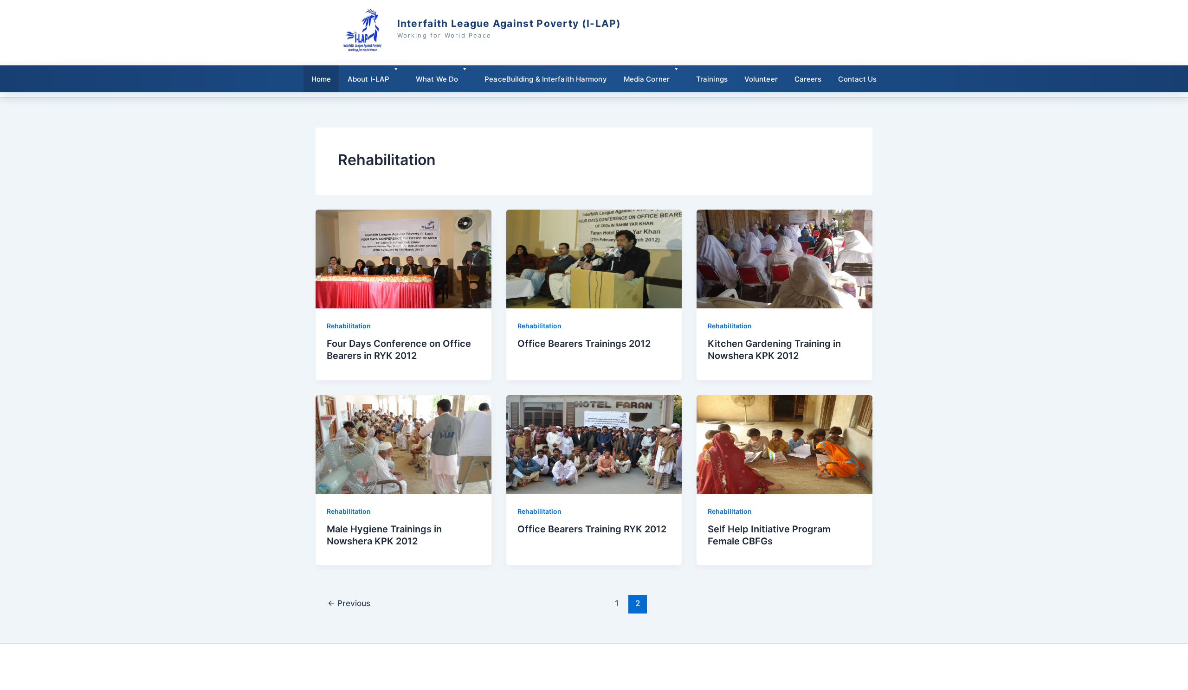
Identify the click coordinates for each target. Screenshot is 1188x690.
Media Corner (647, 79)
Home (321, 79)
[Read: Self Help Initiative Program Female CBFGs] (784, 443)
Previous (349, 603)
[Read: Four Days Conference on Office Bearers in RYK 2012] (403, 258)
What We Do (437, 79)
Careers (808, 79)
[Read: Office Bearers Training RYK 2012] (594, 443)
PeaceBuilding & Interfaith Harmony (545, 79)
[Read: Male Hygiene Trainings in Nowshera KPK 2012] (403, 443)
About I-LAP (368, 79)
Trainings (712, 79)
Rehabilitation (349, 326)
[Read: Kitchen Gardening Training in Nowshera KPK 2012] (784, 258)
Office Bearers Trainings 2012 (584, 343)
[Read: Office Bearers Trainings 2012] (594, 258)
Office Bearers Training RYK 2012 (591, 529)
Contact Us (857, 79)
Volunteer (761, 79)
